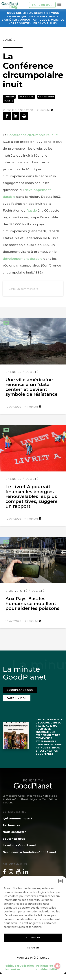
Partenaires (11, 825)
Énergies (13, 371)
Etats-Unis (46, 96)
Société (9, 39)
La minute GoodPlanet (19, 845)
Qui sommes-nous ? (17, 818)
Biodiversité (16, 590)
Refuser (33, 947)
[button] (60, 881)
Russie (8, 100)
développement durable (22, 258)
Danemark (26, 96)
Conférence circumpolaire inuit (32, 135)
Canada (9, 96)
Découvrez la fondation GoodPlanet (29, 852)
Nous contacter (14, 832)
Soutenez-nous (14, 838)
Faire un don (42, 4)
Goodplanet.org (19, 689)
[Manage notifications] (57, 966)
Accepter (33, 937)
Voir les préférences (33, 957)
